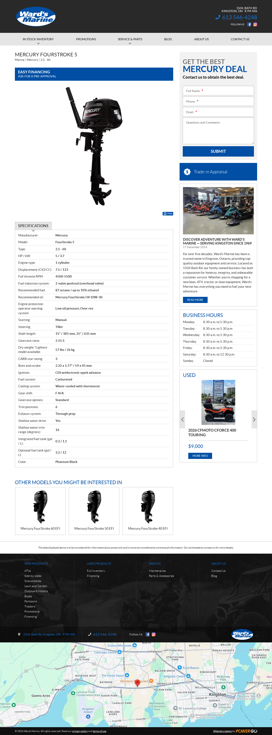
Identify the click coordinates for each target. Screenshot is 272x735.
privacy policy (80, 731)
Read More (195, 300)
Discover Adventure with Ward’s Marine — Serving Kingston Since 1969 (217, 241)
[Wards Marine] (36, 16)
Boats (28, 596)
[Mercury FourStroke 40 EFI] (148, 506)
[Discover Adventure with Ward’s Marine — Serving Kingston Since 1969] (218, 210)
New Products (36, 563)
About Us (218, 563)
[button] (182, 419)
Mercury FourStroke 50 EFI (94, 528)
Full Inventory (96, 570)
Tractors (29, 606)
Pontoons (30, 601)
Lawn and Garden (35, 586)
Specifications (33, 226)
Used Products (99, 563)
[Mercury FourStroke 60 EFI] (40, 506)
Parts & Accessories (161, 576)
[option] (218, 419)
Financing (30, 616)
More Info (200, 455)
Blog (214, 576)
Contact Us (218, 570)
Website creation (222, 731)
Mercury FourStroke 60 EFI (40, 528)
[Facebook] (249, 24)
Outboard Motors (36, 591)
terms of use (99, 731)
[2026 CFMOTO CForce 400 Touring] (218, 402)
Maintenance (157, 570)
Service (155, 563)
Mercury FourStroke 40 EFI (148, 528)
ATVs (27, 570)
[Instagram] (255, 24)
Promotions (32, 611)
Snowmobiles (32, 581)
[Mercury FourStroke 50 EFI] (94, 506)
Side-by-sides (32, 576)
